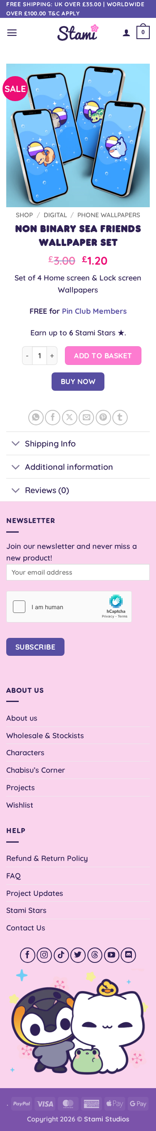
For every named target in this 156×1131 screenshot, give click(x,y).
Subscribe (35, 646)
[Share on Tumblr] (120, 417)
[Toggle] (15, 444)
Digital (55, 215)
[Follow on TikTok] (61, 955)
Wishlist (19, 804)
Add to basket (103, 355)
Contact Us (25, 927)
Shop (24, 215)
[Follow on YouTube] (111, 955)
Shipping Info (50, 443)
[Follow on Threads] (95, 955)
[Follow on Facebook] (27, 955)
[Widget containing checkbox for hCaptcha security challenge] (69, 607)
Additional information (69, 466)
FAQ (13, 875)
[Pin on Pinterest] (103, 417)
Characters (25, 752)
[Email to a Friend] (86, 417)
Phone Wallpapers (108, 215)
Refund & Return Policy (47, 858)
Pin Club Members (94, 310)
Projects (20, 787)
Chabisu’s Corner (35, 769)
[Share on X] (69, 417)
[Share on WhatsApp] (36, 417)
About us (21, 717)
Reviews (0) (47, 490)
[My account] (126, 32)
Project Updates (34, 893)
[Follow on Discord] (128, 955)
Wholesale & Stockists (45, 735)
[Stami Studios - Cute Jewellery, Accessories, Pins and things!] (78, 32)
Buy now (78, 381)
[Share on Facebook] (52, 417)
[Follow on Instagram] (44, 955)
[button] (11, 33)
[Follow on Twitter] (78, 955)
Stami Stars (26, 910)
